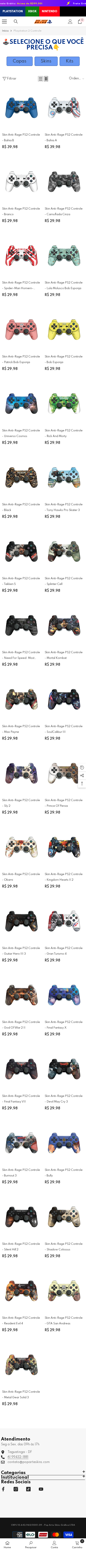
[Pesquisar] (15, 21)
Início (5, 31)
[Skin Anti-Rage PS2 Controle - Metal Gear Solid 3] (21, 1364)
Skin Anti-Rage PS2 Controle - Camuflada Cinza (64, 211)
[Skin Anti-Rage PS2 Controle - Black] (21, 477)
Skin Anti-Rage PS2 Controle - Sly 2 (21, 803)
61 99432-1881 (18, 1457)
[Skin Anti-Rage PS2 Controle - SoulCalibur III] (64, 699)
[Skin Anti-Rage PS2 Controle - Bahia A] (64, 107)
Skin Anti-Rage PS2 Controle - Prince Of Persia (64, 803)
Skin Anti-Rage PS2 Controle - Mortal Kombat (64, 655)
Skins (46, 61)
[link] (31, 1544)
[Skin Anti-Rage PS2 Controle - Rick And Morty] (64, 403)
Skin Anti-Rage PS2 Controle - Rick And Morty (64, 433)
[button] (40, 78)
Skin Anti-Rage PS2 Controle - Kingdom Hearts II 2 (64, 877)
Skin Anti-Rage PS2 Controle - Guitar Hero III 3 (21, 951)
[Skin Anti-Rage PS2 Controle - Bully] (64, 1142)
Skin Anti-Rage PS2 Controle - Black (21, 507)
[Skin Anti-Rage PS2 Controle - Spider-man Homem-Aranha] (21, 255)
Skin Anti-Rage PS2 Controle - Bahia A (64, 137)
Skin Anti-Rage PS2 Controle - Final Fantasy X (64, 1025)
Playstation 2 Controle (27, 31)
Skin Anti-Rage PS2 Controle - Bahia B (21, 137)
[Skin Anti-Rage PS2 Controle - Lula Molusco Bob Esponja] (64, 255)
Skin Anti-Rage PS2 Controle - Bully (64, 1173)
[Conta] (70, 21)
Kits (69, 61)
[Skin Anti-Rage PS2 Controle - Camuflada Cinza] (64, 181)
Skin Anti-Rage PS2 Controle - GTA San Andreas (64, 1321)
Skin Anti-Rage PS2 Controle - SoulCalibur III (64, 729)
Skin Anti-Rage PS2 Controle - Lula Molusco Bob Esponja (64, 285)
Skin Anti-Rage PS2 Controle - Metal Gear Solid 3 (21, 1394)
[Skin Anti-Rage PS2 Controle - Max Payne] (21, 699)
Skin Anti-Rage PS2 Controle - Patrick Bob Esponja (21, 359)
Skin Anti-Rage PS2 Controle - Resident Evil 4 (21, 1321)
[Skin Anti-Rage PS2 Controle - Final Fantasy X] (64, 994)
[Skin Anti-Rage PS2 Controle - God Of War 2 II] (21, 994)
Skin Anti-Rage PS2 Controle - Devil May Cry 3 (64, 1099)
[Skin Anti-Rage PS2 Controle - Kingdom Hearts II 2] (64, 846)
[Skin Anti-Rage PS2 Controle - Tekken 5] (21, 551)
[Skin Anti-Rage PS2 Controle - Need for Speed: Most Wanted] (21, 625)
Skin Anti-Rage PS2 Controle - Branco (21, 211)
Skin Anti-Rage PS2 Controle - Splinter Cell (64, 581)
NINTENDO (49, 11)
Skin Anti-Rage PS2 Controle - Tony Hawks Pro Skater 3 (64, 507)
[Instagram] (16, 1489)
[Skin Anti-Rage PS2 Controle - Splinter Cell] (64, 551)
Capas (19, 61)
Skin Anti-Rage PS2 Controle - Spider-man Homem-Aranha (21, 286)
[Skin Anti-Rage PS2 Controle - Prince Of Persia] (64, 772)
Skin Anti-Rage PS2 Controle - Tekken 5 (21, 581)
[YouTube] (41, 1489)
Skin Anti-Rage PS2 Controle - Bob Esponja (64, 359)
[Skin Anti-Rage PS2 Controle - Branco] (21, 181)
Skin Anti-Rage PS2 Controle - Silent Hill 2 (21, 1247)
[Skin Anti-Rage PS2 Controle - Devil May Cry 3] (64, 1068)
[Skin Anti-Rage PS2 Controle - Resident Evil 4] (21, 1290)
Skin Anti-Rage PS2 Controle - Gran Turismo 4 (64, 951)
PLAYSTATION (13, 11)
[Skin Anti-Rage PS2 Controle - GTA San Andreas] (64, 1290)
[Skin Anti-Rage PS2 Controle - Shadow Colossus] (64, 1216)
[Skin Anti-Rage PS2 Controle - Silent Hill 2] (21, 1216)
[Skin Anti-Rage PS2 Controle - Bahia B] (21, 107)
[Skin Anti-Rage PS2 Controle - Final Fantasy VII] (21, 1068)
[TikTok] (28, 1489)
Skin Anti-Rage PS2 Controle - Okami (21, 877)
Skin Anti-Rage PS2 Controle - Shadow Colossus (64, 1247)
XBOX (32, 11)
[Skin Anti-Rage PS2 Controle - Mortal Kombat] (64, 625)
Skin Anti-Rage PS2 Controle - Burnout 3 (21, 1173)
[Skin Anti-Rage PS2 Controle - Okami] (21, 846)
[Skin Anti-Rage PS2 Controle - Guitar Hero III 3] (21, 920)
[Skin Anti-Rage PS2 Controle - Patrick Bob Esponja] (21, 329)
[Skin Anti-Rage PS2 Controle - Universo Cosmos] (21, 403)
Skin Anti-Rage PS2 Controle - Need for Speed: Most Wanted (21, 656)
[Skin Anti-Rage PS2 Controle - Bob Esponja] (64, 329)
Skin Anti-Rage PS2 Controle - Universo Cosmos (21, 433)
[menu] (4, 21)
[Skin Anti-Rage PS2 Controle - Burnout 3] (21, 1142)
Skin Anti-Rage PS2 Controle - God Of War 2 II (21, 1025)
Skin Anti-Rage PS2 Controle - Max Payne (21, 729)
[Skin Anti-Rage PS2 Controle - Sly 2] (21, 772)
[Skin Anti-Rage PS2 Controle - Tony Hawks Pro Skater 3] (64, 477)
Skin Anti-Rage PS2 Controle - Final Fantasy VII (21, 1099)
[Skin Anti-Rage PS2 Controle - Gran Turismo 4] (64, 920)
